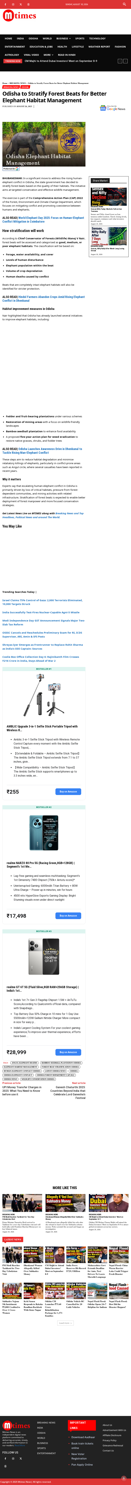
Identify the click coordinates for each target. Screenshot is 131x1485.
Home (4, 83)
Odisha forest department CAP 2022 (55, 1075)
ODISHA (25, 87)
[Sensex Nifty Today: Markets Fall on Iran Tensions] (109, 197)
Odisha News (10, 1079)
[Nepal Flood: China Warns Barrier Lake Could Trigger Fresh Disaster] (119, 1255)
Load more (64, 1323)
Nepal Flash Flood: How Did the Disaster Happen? (118, 1304)
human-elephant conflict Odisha (22, 1071)
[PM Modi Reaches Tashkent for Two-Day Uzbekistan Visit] (22, 1203)
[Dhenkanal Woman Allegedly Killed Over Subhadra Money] (65, 1203)
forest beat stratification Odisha (60, 1067)
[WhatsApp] (86, 108)
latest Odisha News (55, 1071)
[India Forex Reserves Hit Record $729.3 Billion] (76, 1255)
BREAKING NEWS (18, 83)
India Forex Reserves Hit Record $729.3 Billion (76, 1268)
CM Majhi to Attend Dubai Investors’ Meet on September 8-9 (61, 61)
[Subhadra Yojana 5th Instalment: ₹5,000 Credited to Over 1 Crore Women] (12, 1291)
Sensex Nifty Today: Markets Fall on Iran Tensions (106, 210)
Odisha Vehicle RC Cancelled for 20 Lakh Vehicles (75, 1304)
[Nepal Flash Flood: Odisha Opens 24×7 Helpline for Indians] (97, 1291)
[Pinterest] (78, 108)
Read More (20, 1445)
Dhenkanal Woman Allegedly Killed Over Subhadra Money (33, 1270)
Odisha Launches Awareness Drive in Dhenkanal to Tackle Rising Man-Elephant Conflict (42, 450)
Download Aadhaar (83, 1437)
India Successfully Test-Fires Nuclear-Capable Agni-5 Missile (40, 612)
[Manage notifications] (124, 1478)
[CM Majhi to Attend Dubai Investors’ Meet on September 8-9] (109, 1203)
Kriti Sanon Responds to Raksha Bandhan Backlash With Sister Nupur (33, 1305)
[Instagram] (13, 4)
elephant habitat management (20, 1067)
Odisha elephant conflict (18, 1075)
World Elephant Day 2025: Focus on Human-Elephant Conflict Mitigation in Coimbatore (43, 219)
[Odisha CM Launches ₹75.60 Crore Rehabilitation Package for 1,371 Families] (55, 1291)
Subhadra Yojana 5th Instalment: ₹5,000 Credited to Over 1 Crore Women (11, 1307)
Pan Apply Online (82, 1464)
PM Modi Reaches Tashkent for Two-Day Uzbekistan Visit (11, 1270)
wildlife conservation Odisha (37, 1079)
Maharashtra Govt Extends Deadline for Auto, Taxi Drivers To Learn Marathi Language (97, 1271)
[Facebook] (5, 4)
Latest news (12, 1239)
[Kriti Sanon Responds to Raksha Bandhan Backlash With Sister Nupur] (33, 1291)
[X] (21, 4)
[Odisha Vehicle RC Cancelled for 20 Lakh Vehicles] (76, 1291)
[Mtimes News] (21, 15)
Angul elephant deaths (24, 1063)
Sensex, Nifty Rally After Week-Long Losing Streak (107, 249)
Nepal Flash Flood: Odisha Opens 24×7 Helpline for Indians (97, 1304)
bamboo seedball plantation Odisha (61, 1063)
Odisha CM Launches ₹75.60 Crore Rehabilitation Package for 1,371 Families (53, 1308)
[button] (124, 4)
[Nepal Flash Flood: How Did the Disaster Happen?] (119, 1291)
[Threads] (28, 4)
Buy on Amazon (68, 791)
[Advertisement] (87, 21)
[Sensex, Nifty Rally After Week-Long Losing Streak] (109, 236)
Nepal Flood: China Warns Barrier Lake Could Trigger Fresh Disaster (118, 1270)
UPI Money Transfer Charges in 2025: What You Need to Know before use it (21, 1091)
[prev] (120, 61)
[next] (125, 61)
